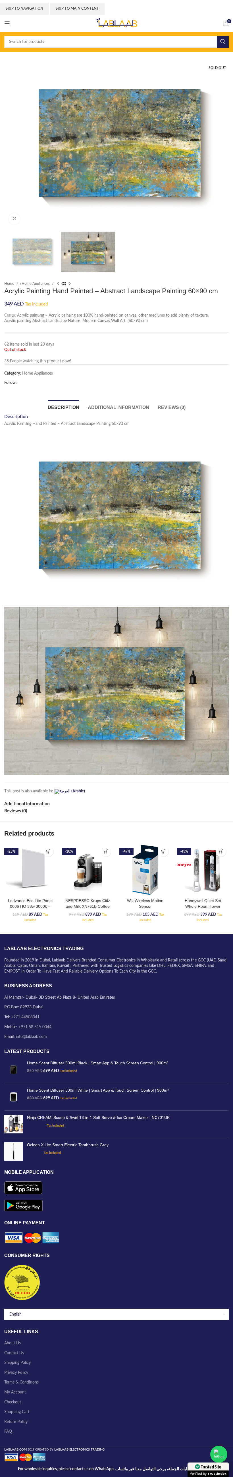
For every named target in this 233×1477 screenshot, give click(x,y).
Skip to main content (77, 9)
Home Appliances (36, 284)
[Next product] (69, 283)
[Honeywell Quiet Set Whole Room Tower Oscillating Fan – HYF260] (203, 870)
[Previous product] (58, 283)
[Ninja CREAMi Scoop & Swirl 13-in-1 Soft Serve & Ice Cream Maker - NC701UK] (13, 1124)
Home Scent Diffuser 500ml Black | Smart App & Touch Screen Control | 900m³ (97, 1063)
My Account (15, 1392)
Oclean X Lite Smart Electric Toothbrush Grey (68, 1144)
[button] (48, 852)
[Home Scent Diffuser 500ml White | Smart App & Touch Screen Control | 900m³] (13, 1097)
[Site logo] (116, 23)
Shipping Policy (17, 1363)
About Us (12, 1343)
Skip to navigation (24, 9)
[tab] (63, 406)
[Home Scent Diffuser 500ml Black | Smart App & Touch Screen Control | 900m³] (13, 1069)
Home (9, 284)
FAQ (8, 1432)
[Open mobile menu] (7, 23)
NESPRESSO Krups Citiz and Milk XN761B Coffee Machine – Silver (87, 906)
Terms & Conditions (21, 1382)
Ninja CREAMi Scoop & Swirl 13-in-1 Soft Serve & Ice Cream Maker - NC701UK (98, 1117)
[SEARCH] (223, 42)
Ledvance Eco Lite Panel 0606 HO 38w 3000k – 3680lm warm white (30, 906)
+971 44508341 (25, 1017)
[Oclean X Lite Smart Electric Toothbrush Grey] (13, 1151)
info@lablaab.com (31, 1037)
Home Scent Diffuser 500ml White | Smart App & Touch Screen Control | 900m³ (98, 1090)
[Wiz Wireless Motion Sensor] (145, 870)
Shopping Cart (16, 1412)
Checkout (12, 1402)
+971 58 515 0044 (34, 1027)
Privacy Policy (16, 1373)
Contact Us (14, 1353)
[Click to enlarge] (14, 219)
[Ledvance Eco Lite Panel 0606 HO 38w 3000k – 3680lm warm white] (30, 870)
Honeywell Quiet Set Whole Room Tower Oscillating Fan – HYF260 (203, 906)
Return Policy (16, 1422)
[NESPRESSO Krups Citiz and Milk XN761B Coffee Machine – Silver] (88, 870)
